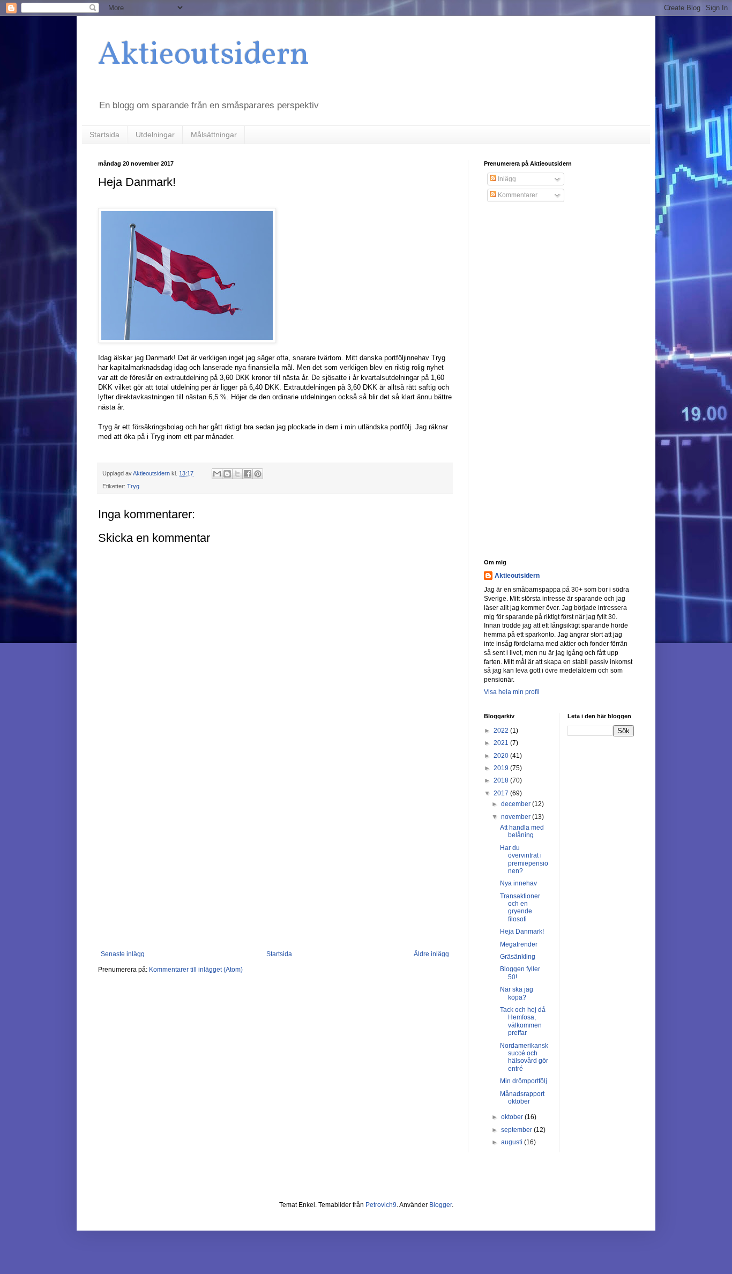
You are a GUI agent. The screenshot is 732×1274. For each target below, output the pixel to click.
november (516, 817)
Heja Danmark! (522, 931)
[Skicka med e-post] (217, 473)
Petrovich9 (381, 1205)
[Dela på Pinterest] (257, 473)
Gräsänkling (517, 956)
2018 (502, 780)
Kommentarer (516, 195)
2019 (502, 768)
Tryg (133, 486)
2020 (502, 755)
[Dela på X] (237, 473)
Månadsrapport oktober (522, 1097)
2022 (502, 730)
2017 (502, 793)
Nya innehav (518, 883)
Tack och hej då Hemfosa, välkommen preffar (523, 1021)
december (516, 804)
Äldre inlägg (431, 954)
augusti (512, 1142)
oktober (513, 1117)
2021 (502, 743)
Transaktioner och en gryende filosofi (520, 907)
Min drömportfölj (523, 1081)
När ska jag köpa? (516, 993)
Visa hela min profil (512, 692)
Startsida (104, 134)
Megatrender (518, 944)
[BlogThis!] (227, 473)
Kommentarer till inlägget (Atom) (196, 969)
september (517, 1130)
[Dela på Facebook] (247, 473)
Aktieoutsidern (203, 55)
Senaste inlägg (123, 954)
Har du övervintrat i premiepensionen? (524, 859)
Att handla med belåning (522, 831)
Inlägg (506, 179)
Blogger (440, 1205)
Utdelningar (155, 134)
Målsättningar (214, 134)
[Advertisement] (275, 862)
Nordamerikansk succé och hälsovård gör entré (524, 1057)
